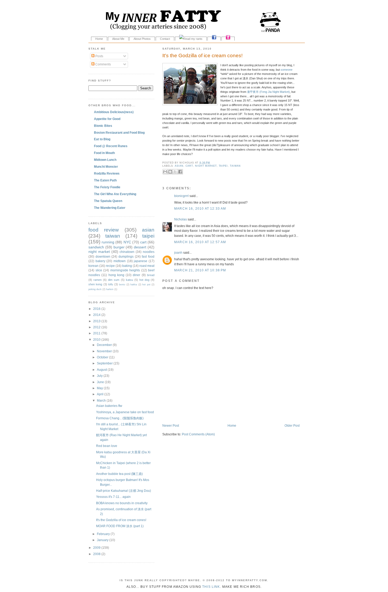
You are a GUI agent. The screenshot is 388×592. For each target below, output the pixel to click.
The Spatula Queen (108, 201)
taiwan (235, 166)
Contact (165, 38)
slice (99, 270)
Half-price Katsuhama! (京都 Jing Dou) (123, 490)
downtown (103, 256)
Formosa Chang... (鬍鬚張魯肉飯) (120, 418)
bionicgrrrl (181, 196)
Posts (98, 56)
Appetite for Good (107, 119)
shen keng (95, 284)
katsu (129, 279)
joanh (178, 252)
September (105, 363)
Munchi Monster (106, 166)
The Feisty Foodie (107, 187)
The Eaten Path (105, 180)
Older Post (292, 425)
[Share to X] (175, 171)
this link (211, 586)
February (104, 534)
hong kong (116, 275)
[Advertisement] (224, 412)
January (103, 540)
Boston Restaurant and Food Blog (119, 132)
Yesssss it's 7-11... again (113, 496)
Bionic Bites (103, 125)
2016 (97, 308)
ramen (97, 279)
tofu (110, 284)
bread (150, 275)
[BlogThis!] (170, 171)
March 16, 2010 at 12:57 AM (200, 242)
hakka (133, 284)
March (102, 400)
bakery (100, 261)
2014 (97, 314)
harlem (109, 289)
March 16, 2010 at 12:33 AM (200, 208)
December (105, 344)
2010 (97, 339)
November (105, 351)
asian (179, 166)
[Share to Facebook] (180, 171)
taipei (223, 166)
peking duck (95, 289)
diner (136, 275)
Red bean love (106, 445)
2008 (97, 554)
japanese (140, 261)
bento (122, 284)
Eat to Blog (102, 139)
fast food (148, 256)
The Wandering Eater (109, 207)
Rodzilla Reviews (107, 173)
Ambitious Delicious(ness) (114, 112)
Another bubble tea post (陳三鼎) (119, 473)
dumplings (126, 256)
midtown (119, 261)
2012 (97, 327)
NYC (127, 242)
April (100, 394)
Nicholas (180, 219)
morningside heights (125, 270)
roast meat (146, 265)
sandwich (96, 247)
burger (119, 247)
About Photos (142, 38)
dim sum (113, 279)
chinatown (127, 251)
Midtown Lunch (105, 159)
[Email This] (165, 171)
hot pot (146, 284)
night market (206, 166)
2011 (97, 333)
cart (189, 166)
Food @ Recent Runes (110, 146)
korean (93, 265)
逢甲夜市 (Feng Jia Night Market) (268, 91)
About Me (118, 38)
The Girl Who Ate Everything (115, 194)
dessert (140, 247)
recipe (110, 265)
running (108, 242)
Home (99, 38)
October (103, 357)
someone (286, 69)
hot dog (144, 279)
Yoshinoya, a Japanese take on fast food (125, 412)
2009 (97, 547)
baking (127, 265)
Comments (102, 64)
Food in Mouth (104, 153)
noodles (148, 251)
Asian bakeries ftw (109, 405)
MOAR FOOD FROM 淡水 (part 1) (120, 526)
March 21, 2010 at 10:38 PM (200, 270)
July (100, 375)
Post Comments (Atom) (198, 434)
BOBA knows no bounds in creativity (122, 503)
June (101, 382)
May (100, 388)
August (102, 369)
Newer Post (170, 425)
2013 (97, 321)
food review (103, 230)
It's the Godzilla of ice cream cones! (202, 55)
